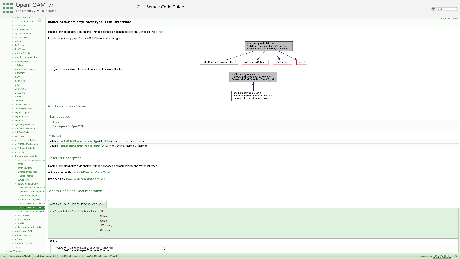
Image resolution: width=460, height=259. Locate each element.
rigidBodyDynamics (24, 124)
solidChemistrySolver (30, 199)
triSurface (19, 239)
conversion (20, 25)
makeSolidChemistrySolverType (80, 141)
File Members (15, 251)
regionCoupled (22, 112)
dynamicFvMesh (23, 33)
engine (18, 41)
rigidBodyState (22, 132)
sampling (19, 136)
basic (20, 164)
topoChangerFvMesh (25, 231)
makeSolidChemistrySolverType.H (40, 207)
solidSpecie (23, 215)
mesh (17, 77)
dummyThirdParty (23, 29)
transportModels (23, 235)
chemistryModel (25, 168)
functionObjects (22, 53)
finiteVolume (21, 49)
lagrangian (20, 73)
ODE (17, 85)
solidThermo (24, 219)
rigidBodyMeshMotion (25, 128)
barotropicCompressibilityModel (33, 160)
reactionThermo (25, 176)
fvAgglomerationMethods (27, 57)
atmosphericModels (24, 17)
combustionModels (24, 21)
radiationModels (23, 104)
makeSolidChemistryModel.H (34, 211)
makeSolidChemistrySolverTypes (81, 145)
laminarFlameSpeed (28, 172)
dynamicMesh (21, 37)
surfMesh (19, 152)
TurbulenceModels (24, 243)
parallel (18, 97)
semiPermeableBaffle (25, 140)
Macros (456, 18)
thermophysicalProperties (30, 227)
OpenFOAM (31, 5)
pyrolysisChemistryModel (32, 191)
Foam (56, 122)
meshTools (20, 81)
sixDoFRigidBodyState (26, 148)
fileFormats (20, 45)
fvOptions (19, 65)
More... (162, 31)
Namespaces (445, 18)
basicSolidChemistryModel (33, 188)
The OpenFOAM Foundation (36, 11)
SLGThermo (23, 180)
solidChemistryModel (28, 184)
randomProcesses (24, 108)
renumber (19, 120)
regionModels (21, 116)
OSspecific (20, 93)
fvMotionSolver (22, 61)
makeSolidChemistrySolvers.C (38, 203)
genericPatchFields (24, 69)
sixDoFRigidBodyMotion (26, 144)
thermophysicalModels (26, 156)
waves (18, 247)
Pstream (19, 100)
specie (21, 223)
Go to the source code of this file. (67, 106)
